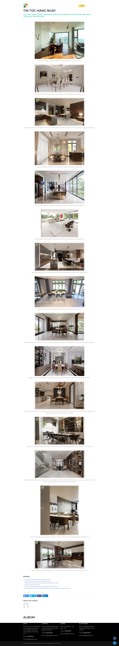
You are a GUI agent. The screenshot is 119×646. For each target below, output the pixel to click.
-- (23, 19)
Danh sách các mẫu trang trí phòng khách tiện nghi (37, 581)
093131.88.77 (30, 636)
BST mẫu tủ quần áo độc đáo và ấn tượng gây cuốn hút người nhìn (41, 586)
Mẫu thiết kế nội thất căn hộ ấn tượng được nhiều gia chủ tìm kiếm (41, 583)
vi (93, 5)
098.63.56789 (86, 632)
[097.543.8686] (114, 643)
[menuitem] (45, 6)
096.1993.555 (49, 632)
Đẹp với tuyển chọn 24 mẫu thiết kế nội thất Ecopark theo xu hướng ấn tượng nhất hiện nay (48, 588)
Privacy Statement (48, 643)
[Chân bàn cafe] (25, 6)
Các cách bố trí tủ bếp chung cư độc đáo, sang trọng (38, 579)
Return (42, 592)
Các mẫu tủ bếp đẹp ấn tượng (32, 584)
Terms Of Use (57, 643)
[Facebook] (114, 638)
